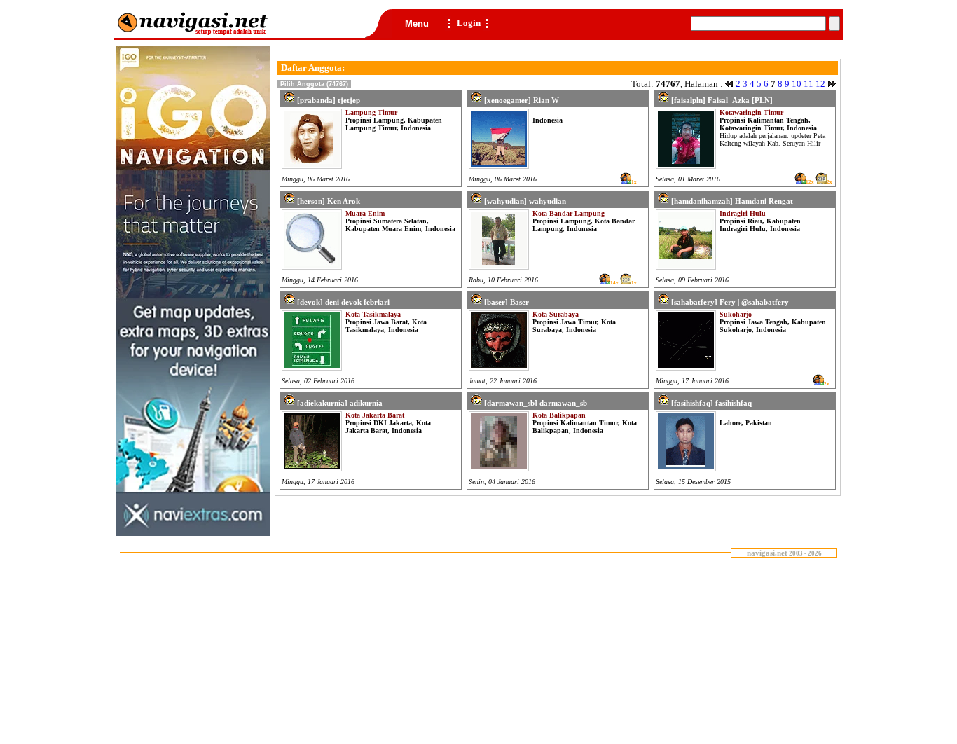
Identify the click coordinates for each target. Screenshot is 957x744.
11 (808, 83)
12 (820, 83)
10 (796, 83)
